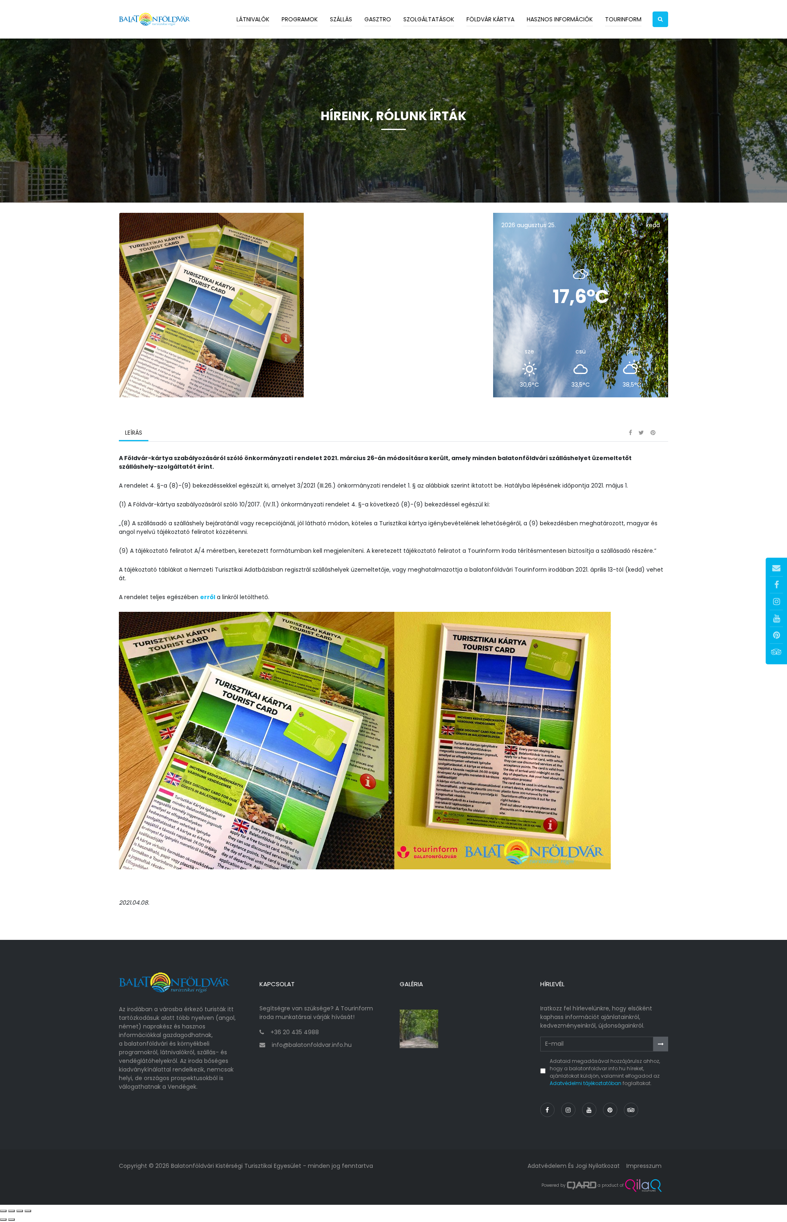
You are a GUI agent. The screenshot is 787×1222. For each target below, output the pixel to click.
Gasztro (377, 19)
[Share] (11, 1211)
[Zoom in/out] (28, 1211)
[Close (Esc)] (3, 1211)
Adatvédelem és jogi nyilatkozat (574, 1166)
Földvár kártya (490, 19)
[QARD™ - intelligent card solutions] (581, 1185)
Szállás (341, 19)
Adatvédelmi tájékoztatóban (585, 1083)
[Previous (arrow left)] (3, 1219)
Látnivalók (253, 19)
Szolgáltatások (428, 19)
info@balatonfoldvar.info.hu (312, 1045)
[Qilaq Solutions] (643, 1185)
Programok (300, 19)
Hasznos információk (560, 19)
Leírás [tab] (133, 433)
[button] (660, 19)
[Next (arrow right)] (11, 1219)
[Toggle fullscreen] (19, 1211)
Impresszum (644, 1166)
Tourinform (623, 19)
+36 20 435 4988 (295, 1032)
